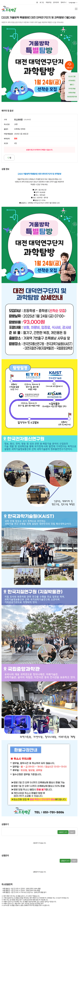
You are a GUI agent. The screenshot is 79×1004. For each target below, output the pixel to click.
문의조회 (56, 2)
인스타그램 (71, 77)
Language (72, 2)
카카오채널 (71, 89)
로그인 (42, 2)
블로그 (72, 85)
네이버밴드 (71, 81)
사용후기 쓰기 (63, 832)
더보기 (72, 832)
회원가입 (48, 2)
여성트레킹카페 (72, 97)
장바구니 (63, 2)
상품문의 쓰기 (65, 861)
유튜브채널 (71, 93)
